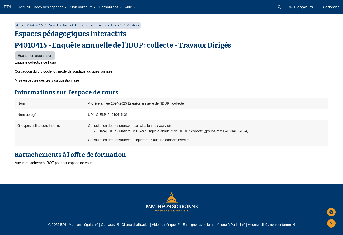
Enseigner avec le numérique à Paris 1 (211, 225)
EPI (7, 6)
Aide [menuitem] (128, 7)
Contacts (108, 225)
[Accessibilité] (331, 212)
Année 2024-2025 (29, 25)
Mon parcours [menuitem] (81, 7)
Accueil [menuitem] (24, 7)
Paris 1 (53, 25)
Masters (132, 25)
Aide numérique (164, 225)
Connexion (331, 7)
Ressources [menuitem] (108, 7)
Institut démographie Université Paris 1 (92, 25)
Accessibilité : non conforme (269, 225)
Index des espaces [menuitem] (48, 7)
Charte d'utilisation (135, 225)
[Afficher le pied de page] (331, 223)
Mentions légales (81, 225)
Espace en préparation (35, 55)
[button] (279, 7)
